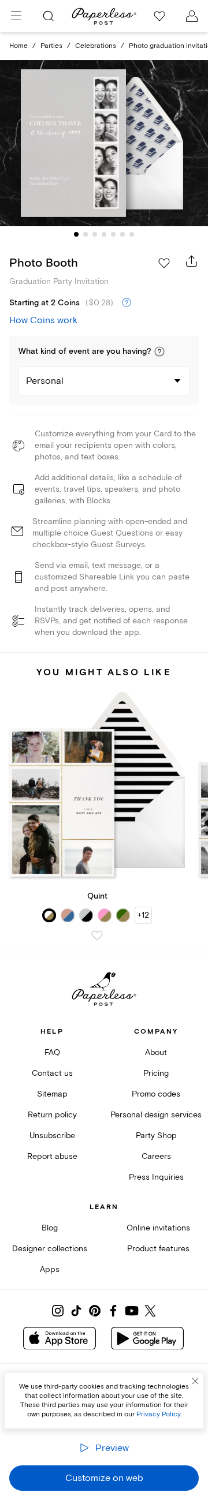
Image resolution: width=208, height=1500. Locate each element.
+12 (143, 915)
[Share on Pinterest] (95, 1310)
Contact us (52, 1073)
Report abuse (52, 1156)
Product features (158, 1249)
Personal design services (156, 1115)
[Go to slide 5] (113, 234)
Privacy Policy (158, 1414)
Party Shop (156, 1135)
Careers (156, 1156)
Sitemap (52, 1094)
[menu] (16, 16)
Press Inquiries (156, 1177)
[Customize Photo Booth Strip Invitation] (104, 143)
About (156, 1052)
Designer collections (49, 1249)
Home (18, 46)
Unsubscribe (52, 1135)
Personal (45, 381)
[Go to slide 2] (85, 234)
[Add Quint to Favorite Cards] (97, 935)
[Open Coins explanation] (126, 303)
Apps (50, 1269)
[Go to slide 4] (104, 234)
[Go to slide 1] (76, 234)
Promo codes (156, 1094)
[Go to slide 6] (122, 234)
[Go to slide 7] (131, 234)
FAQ (52, 1052)
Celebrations (95, 46)
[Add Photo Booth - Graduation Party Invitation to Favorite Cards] (164, 263)
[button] (159, 351)
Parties (51, 46)
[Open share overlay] (192, 261)
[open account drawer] (192, 16)
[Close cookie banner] (195, 1381)
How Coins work (43, 320)
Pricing (156, 1073)
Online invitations (158, 1228)
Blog (50, 1228)
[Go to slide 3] (94, 234)
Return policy (52, 1115)
